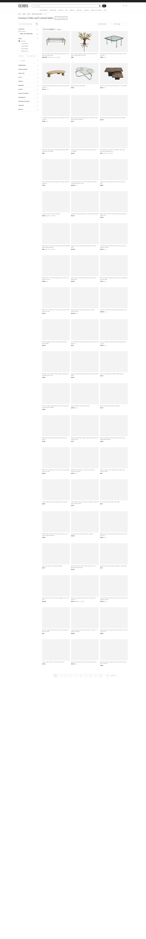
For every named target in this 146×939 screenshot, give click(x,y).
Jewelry (72, 10)
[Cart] (126, 6)
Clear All (59, 29)
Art (66, 10)
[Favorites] (123, 6)
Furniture (53, 10)
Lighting (60, 10)
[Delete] (55, 29)
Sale (105, 10)
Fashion (86, 10)
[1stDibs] (23, 5)
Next (112, 675)
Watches (79, 10)
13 (108, 675)
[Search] (36, 24)
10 (100, 675)
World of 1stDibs (96, 10)
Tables (28, 13)
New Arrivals (44, 10)
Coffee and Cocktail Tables (37, 13)
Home (19, 13)
